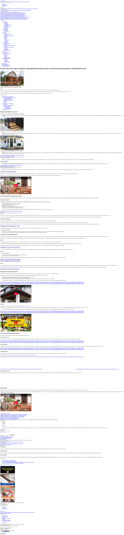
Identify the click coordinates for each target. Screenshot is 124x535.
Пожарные (6, 27)
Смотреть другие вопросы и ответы (6, 464)
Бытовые (5, 22)
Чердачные (6, 28)
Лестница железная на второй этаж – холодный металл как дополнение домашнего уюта (15, 17)
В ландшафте (6, 31)
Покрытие (6, 38)
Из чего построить (7, 33)
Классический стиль (7, 106)
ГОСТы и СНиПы (3, 439)
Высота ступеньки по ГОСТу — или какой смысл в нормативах (12, 463)
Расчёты (5, 44)
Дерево (5, 55)
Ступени (5, 40)
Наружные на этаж (7, 26)
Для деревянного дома (8, 25)
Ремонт (5, 39)
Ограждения (6, 49)
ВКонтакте (4, 4)
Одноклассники (5, 5)
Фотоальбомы (4, 63)
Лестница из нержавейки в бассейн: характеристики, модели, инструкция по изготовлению (15, 10)
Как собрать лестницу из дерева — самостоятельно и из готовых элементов (12, 13)
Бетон (5, 102)
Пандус (5, 37)
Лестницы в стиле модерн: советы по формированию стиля (10, 12)
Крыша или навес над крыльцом (7, 103)
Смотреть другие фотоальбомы (5, 444)
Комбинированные (7, 57)
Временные (6, 23)
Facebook (3, 6)
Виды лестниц (4, 21)
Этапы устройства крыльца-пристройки (9, 97)
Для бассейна (6, 24)
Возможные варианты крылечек (7, 96)
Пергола (5, 104)
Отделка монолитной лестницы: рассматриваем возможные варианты (12, 14)
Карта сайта (4, 522)
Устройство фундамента (8, 99)
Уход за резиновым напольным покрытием (9, 461)
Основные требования (8, 98)
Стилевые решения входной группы (8, 105)
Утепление (6, 41)
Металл (5, 56)
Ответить (3, 426)
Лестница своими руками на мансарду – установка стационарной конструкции (13, 15)
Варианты (6, 52)
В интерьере (6, 30)
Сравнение (6, 48)
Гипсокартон (6, 54)
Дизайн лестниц (5, 29)
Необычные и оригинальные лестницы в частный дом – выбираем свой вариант (13, 19)
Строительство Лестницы (6, 43)
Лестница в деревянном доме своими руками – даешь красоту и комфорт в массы (13, 18)
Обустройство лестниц (6, 58)
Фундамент (6, 42)
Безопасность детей (7, 50)
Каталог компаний (5, 66)
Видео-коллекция (5, 64)
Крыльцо (3, 32)
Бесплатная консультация (6, 65)
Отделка (5, 60)
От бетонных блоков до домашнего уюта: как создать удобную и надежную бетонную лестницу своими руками (18, 8)
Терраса (3, 51)
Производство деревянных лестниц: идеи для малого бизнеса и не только (12, 16)
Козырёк (5, 34)
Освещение (6, 59)
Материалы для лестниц (6, 53)
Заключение (4, 109)
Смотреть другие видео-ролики (5, 438)
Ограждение (6, 36)
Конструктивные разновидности (9, 45)
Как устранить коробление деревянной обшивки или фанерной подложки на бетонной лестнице (18, 462)
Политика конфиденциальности (5, 513)
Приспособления (7, 61)
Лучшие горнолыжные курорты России (8, 460)
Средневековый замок (8, 108)
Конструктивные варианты (8, 35)
